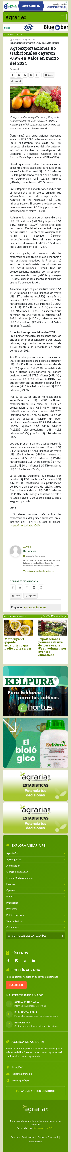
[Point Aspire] (35, 6)
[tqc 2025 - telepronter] (18, 26)
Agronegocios (13, 34)
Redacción (30, 551)
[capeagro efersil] (35, 743)
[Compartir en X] (24, 75)
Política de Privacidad (48, 1137)
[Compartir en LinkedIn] (18, 75)
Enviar (50, 75)
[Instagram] (16, 960)
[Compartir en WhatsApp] (37, 75)
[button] (44, 615)
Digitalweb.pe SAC (43, 1127)
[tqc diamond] (35, 691)
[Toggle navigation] (63, 17)
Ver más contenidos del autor (37, 571)
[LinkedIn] (33, 960)
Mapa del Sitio (35, 1141)
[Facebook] (8, 960)
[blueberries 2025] (50, 26)
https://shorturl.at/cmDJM (25, 525)
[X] (25, 960)
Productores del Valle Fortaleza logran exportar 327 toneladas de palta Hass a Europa (26, 647)
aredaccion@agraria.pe (35, 556)
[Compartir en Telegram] (31, 75)
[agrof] (35, 784)
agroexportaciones (35, 607)
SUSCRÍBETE (16, 984)
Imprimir (17, 81)
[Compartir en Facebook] (12, 75)
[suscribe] (35, 817)
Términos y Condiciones (22, 1137)
